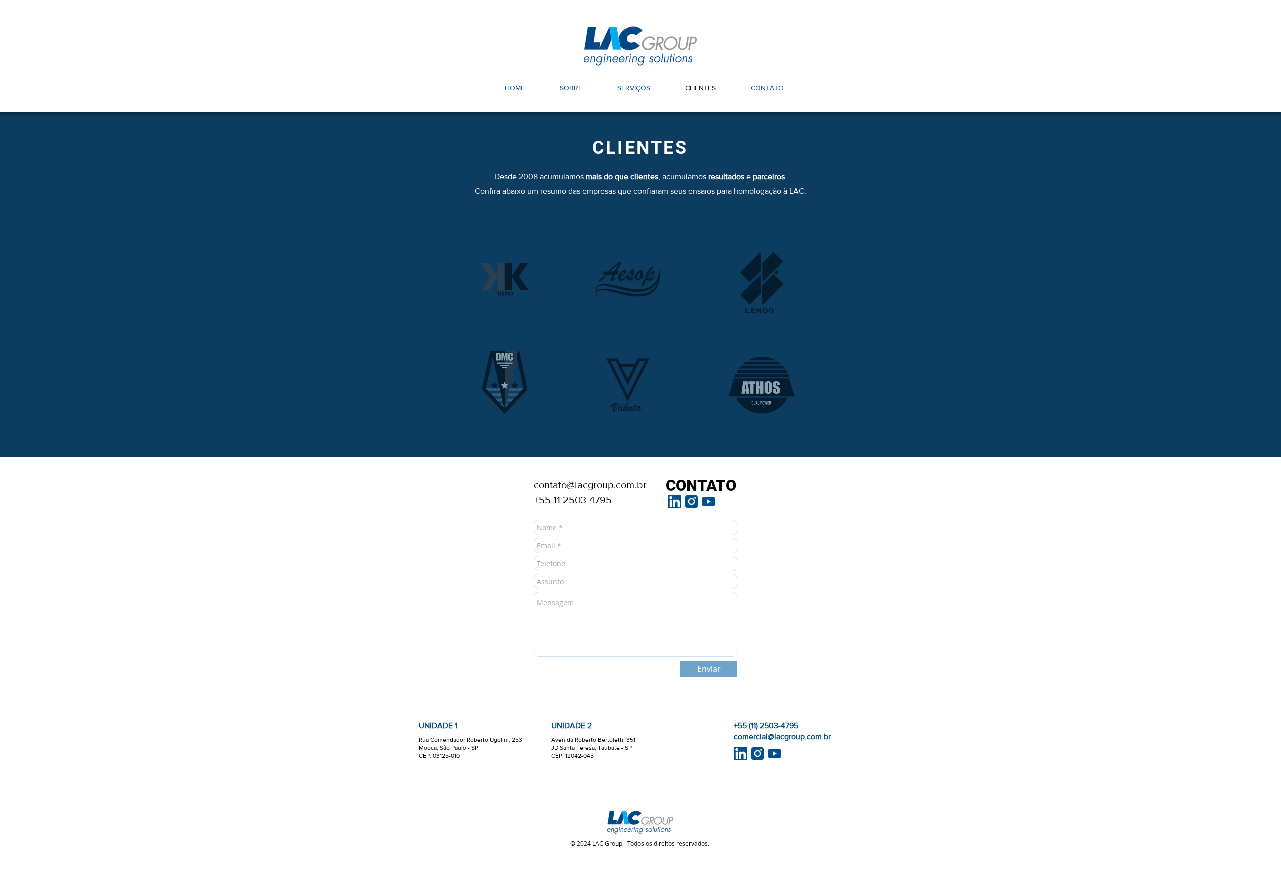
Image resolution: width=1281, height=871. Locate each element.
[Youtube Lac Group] (708, 501)
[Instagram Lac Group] (691, 501)
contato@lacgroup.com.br (590, 484)
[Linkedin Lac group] (674, 501)
